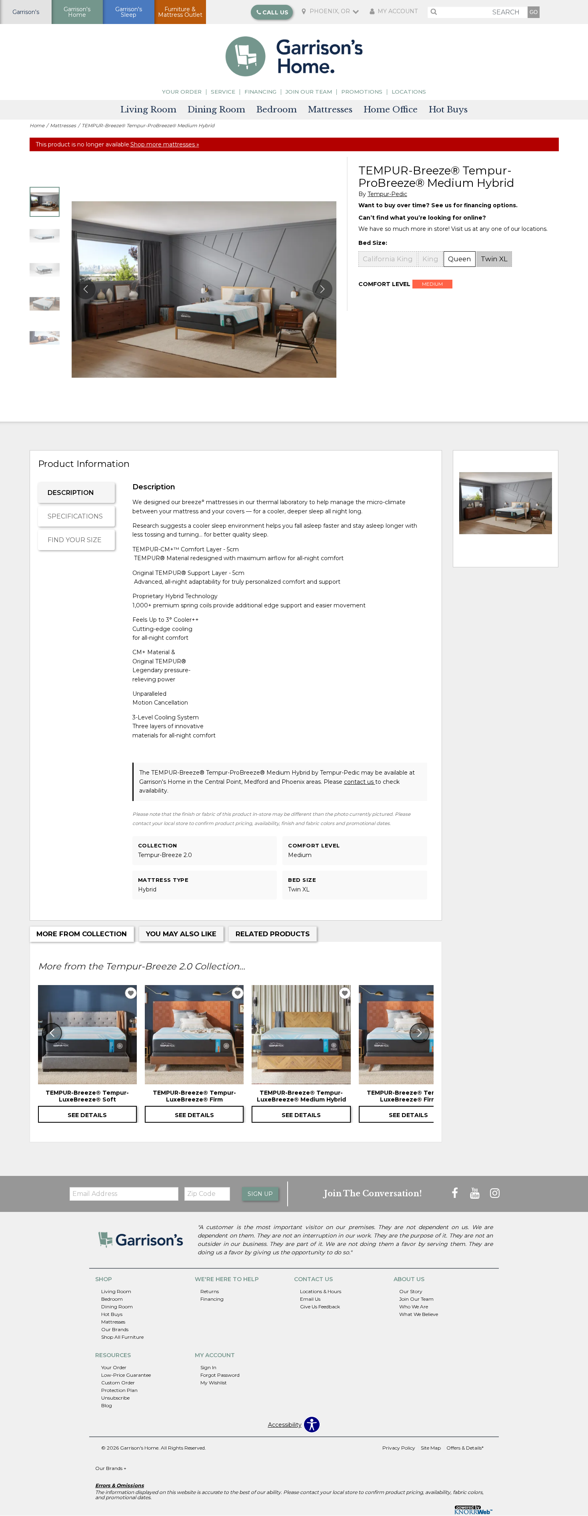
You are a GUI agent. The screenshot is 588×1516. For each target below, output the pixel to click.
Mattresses (330, 109)
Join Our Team (309, 91)
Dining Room (216, 109)
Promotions (361, 91)
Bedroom (276, 109)
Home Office (391, 109)
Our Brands (114, 1329)
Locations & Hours (320, 1291)
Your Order (182, 91)
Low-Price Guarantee (126, 1375)
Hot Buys (448, 109)
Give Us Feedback (320, 1307)
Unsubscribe (115, 1398)
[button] (322, 289)
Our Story (410, 1291)
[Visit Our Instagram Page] (494, 1193)
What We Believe (418, 1314)
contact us (359, 781)
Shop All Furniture (122, 1337)
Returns (209, 1291)
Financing (260, 91)
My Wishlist (213, 1383)
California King (388, 259)
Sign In (208, 1367)
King (430, 259)
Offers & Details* (465, 1448)
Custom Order (118, 1383)
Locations (409, 91)
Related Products (273, 934)
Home (37, 125)
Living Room (148, 109)
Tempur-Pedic (387, 194)
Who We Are (413, 1307)
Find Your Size (75, 540)
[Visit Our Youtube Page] (475, 1193)
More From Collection (81, 934)
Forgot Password (220, 1375)
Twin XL (494, 259)
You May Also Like (181, 934)
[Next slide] (420, 1033)
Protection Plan (119, 1390)
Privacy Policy (398, 1448)
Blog (106, 1405)
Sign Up (260, 1194)
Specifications (75, 516)
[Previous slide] (52, 1033)
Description (71, 493)
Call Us (275, 12)
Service (223, 91)
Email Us (310, 1299)
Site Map (431, 1448)
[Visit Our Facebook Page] (455, 1193)
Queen (459, 259)
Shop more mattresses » (164, 144)
